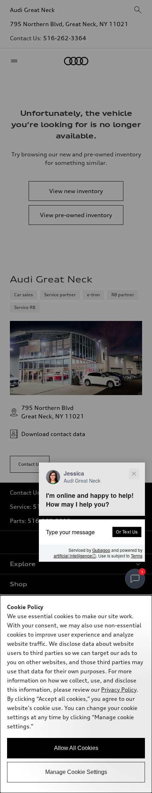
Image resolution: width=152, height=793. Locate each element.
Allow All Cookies (76, 748)
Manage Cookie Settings (76, 772)
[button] (92, 512)
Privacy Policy (118, 689)
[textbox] (92, 531)
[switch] (135, 579)
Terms (136, 556)
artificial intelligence (75, 556)
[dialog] (76, 694)
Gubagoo (101, 550)
